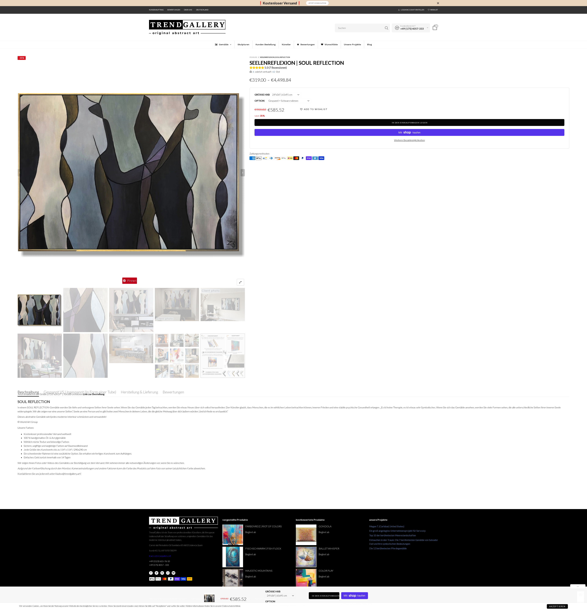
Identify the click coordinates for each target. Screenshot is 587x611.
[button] (20, 172)
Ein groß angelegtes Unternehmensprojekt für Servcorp (397, 530)
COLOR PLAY (326, 570)
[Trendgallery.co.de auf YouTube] (173, 573)
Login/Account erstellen (412, 10)
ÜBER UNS (188, 10)
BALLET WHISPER (329, 548)
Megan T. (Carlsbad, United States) (386, 526)
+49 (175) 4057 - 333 (159, 565)
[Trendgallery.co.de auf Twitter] (156, 573)
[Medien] (240, 282)
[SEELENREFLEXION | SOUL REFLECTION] (131, 172)
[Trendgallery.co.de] (187, 27)
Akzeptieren (557, 606)
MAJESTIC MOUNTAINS (258, 570)
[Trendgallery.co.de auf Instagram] (168, 573)
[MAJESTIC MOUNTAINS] (232, 579)
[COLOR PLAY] (306, 579)
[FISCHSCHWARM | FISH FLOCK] (232, 557)
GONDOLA (325, 526)
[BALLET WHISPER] (306, 557)
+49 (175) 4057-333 (412, 28)
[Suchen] (386, 28)
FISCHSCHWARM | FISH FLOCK (263, 548)
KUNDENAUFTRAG (156, 10)
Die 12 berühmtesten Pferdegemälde (388, 548)
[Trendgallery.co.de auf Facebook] (151, 573)
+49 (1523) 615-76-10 (159, 561)
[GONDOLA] (306, 535)
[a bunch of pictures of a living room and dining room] (177, 356)
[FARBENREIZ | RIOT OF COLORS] (232, 535)
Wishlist (434, 10)
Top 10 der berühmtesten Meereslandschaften (392, 535)
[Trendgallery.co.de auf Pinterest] (162, 573)
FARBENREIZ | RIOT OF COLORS (263, 526)
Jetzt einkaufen (317, 3)
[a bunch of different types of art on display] (223, 356)
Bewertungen (173, 10)
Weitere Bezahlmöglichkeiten (409, 140)
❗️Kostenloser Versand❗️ (279, 3)
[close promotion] (438, 3)
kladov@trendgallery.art (160, 556)
